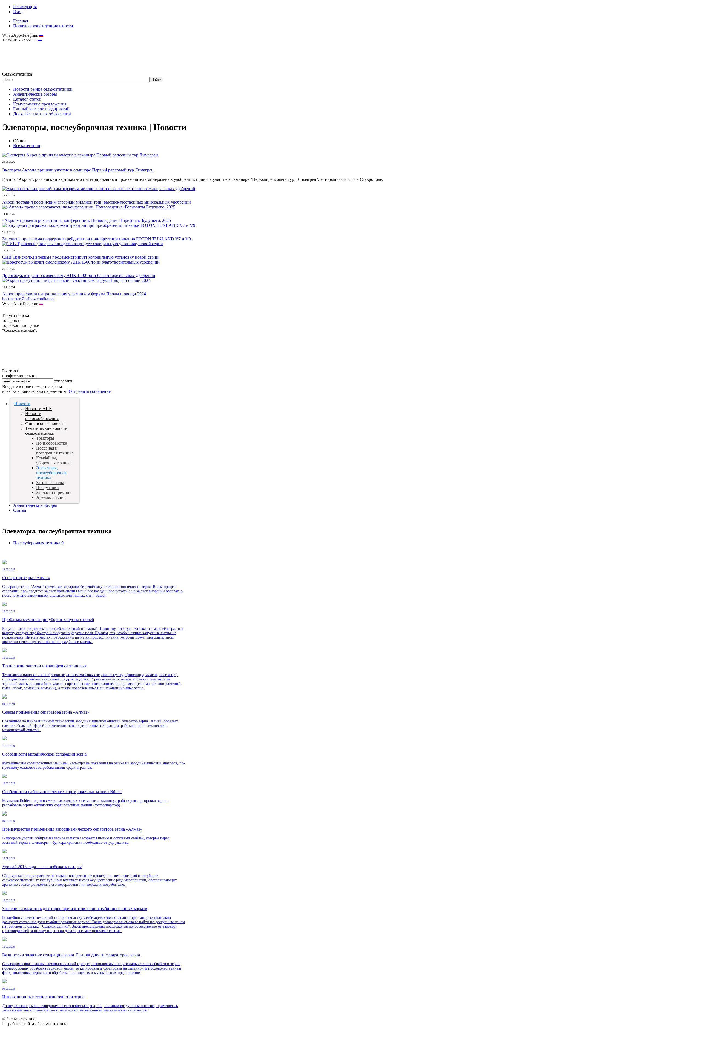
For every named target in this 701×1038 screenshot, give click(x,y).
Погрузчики (47, 487)
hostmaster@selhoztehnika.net (21, 44)
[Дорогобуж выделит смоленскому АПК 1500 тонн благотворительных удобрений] (81, 262)
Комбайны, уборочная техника (54, 460)
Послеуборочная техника (38, 543)
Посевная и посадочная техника (55, 450)
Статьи (19, 510)
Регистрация (25, 6)
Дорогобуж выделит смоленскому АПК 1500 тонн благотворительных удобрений (78, 275)
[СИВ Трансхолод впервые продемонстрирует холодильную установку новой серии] (82, 243)
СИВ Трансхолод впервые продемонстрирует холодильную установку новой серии (80, 257)
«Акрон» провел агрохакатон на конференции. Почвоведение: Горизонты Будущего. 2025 (86, 220)
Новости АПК (38, 408)
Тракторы (45, 438)
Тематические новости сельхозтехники (46, 431)
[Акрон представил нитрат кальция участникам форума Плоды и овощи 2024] (76, 280)
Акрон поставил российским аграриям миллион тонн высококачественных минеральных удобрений (96, 202)
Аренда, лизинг (50, 497)
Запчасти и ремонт (53, 492)
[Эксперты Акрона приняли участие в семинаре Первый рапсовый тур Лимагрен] (80, 155)
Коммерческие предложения (39, 104)
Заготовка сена (50, 482)
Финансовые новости (45, 423)
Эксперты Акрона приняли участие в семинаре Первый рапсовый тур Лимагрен (78, 170)
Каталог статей (27, 99)
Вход (17, 11)
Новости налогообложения (42, 416)
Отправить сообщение (90, 391)
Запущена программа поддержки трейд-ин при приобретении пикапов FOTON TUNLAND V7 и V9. (97, 238)
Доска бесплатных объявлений (42, 113)
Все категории (26, 145)
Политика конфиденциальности (43, 26)
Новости (22, 403)
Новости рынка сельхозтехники (43, 89)
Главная (20, 21)
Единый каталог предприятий (41, 109)
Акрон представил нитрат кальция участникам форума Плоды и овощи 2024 (74, 293)
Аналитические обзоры (35, 94)
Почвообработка (51, 443)
